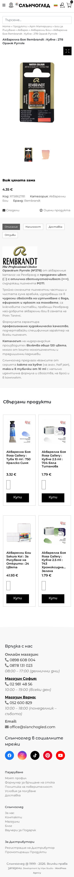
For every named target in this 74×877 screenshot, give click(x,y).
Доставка (55, 226)
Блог (8, 826)
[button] (57, 4)
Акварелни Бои (41, 30)
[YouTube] (60, 755)
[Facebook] (9, 755)
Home (6, 26)
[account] (62, 5)
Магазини (12, 821)
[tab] (11, 227)
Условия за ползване (20, 791)
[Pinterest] (47, 755)
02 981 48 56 (21, 684)
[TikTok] (34, 755)
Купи (17, 497)
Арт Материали (40, 26)
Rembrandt (32, 200)
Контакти (13, 817)
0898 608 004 (22, 660)
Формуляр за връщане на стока (30, 782)
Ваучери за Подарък (20, 830)
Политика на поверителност (28, 787)
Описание (11, 226)
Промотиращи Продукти (25, 852)
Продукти (20, 26)
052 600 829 (21, 703)
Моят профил (16, 778)
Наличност (33, 226)
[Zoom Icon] (67, 51)
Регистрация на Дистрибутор (30, 848)
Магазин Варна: (20, 697)
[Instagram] (22, 755)
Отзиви (10, 234)
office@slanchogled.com (32, 727)
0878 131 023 (21, 665)
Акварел (22, 30)
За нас (9, 813)
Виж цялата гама (18, 180)
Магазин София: (21, 678)
